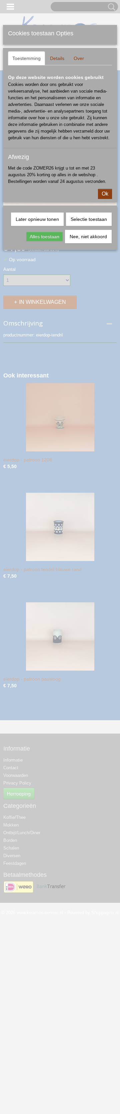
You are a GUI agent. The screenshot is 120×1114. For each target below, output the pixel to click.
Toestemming (26, 58)
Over (79, 58)
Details (57, 58)
